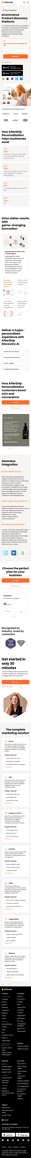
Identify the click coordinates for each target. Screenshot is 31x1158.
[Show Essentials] (14, 616)
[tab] (8, 287)
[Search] (24, 2)
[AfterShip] (8, 2)
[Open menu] (27, 2)
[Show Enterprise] (17, 616)
